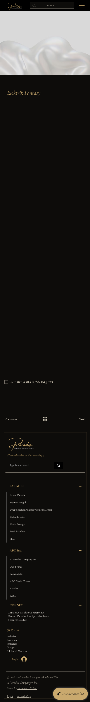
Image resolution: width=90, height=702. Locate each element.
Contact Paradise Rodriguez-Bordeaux (28, 616)
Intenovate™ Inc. (27, 688)
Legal (10, 696)
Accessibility (24, 696)
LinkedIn (11, 636)
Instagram (12, 643)
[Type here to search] (58, 465)
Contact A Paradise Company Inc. (26, 612)
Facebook (12, 640)
